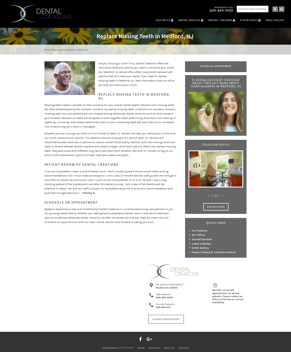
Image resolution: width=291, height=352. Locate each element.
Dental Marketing (109, 348)
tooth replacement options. (67, 137)
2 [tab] (212, 196)
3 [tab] (216, 196)
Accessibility (184, 348)
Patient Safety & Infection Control (214, 252)
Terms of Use (169, 348)
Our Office (163, 20)
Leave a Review (201, 243)
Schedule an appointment (61, 222)
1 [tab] (209, 196)
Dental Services (189, 20)
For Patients (249, 20)
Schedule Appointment (252, 9)
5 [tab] (222, 196)
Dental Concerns (220, 20)
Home (47, 49)
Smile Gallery (275, 20)
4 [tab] (219, 196)
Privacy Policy (154, 348)
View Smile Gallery (216, 207)
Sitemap (141, 348)
